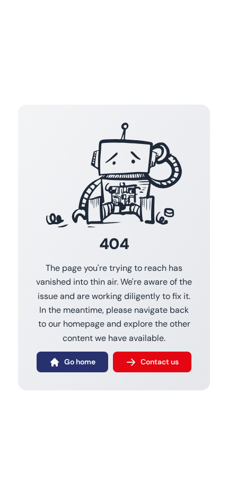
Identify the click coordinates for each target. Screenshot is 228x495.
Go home (79, 361)
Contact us (160, 361)
